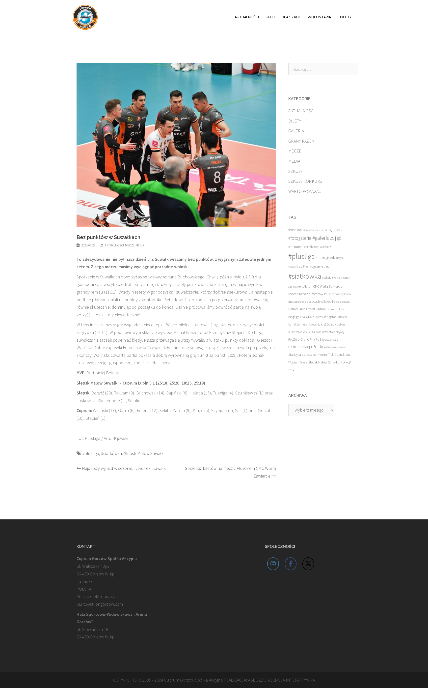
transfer (322, 355)
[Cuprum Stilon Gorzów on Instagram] (273, 563)
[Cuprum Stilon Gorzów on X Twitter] (308, 563)
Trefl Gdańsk (336, 355)
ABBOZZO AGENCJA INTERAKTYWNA (281, 680)
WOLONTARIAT (320, 17)
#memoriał (295, 247)
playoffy (340, 332)
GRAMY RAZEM (301, 141)
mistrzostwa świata (299, 332)
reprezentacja (330, 339)
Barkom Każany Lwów (337, 294)
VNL (348, 355)
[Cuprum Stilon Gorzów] (85, 17)
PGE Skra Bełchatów (323, 332)
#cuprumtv (295, 230)
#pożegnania (295, 267)
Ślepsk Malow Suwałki (144, 453)
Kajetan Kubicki (337, 317)
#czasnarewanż (311, 230)
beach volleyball (322, 301)
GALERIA (296, 131)
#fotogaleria (332, 229)
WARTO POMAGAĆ (304, 191)
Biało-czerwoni (342, 301)
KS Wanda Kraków (319, 324)
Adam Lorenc (295, 286)
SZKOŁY (295, 171)
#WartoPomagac (340, 277)
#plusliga (90, 453)
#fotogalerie (299, 238)
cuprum (332, 309)
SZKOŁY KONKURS (305, 181)
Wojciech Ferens (297, 362)
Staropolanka (309, 355)
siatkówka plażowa (335, 347)
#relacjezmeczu (316, 266)
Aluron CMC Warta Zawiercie (322, 286)
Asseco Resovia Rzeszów (305, 294)
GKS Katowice (316, 317)
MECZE (129, 245)
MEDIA (140, 245)
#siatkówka (111, 453)
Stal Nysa (294, 354)
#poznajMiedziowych (330, 258)
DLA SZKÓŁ (291, 17)
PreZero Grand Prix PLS (304, 339)
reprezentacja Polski (305, 346)
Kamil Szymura (297, 324)
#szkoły (326, 277)
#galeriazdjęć (326, 238)
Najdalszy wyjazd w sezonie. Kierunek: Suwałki (124, 468)
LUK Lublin (338, 324)
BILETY (346, 17)
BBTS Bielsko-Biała (299, 301)
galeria (300, 317)
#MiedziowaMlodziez (317, 247)
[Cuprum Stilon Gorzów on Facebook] (291, 563)
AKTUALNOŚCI (247, 17)
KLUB (270, 17)
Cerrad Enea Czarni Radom (307, 309)
